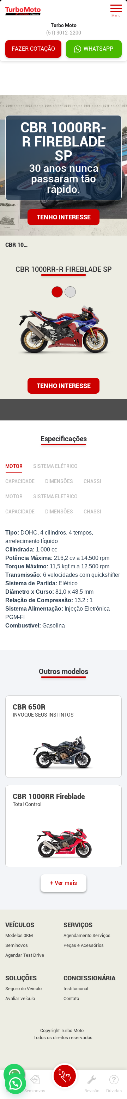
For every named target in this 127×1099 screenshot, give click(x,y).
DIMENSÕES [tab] (59, 481)
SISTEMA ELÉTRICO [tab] (55, 466)
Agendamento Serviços (87, 935)
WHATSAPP (98, 48)
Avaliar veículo (20, 998)
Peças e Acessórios (84, 945)
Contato (71, 998)
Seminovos (16, 945)
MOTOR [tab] (14, 466)
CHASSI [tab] (92, 481)
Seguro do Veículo (23, 988)
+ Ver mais (63, 883)
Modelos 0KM (19, 935)
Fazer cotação (33, 48)
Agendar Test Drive (24, 955)
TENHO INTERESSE (64, 385)
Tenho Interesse (64, 217)
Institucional (76, 988)
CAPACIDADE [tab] (20, 481)
